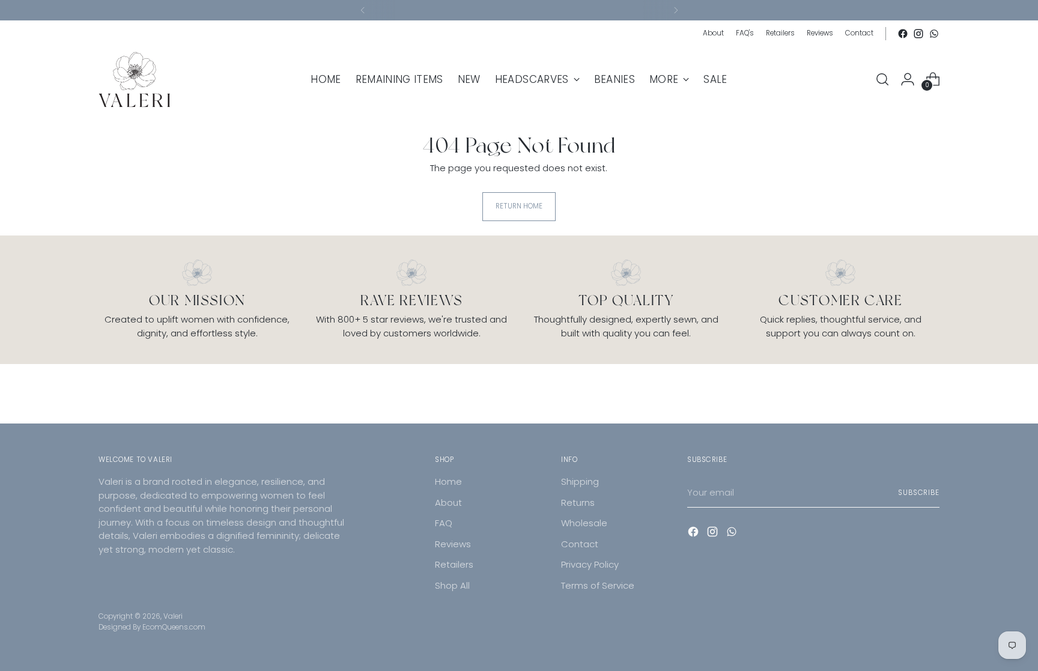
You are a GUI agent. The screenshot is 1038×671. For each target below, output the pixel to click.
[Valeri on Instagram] (918, 33)
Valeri (173, 616)
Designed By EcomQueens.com (152, 627)
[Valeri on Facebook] (902, 33)
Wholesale (584, 523)
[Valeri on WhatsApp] (934, 33)
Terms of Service (597, 585)
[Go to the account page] (908, 79)
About (448, 502)
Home (448, 481)
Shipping (580, 481)
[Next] (676, 10)
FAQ (443, 523)
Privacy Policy (590, 564)
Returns (578, 502)
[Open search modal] (882, 79)
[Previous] (363, 10)
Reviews (453, 544)
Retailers (454, 564)
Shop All (452, 585)
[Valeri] (135, 80)
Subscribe (918, 492)
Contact (579, 544)
